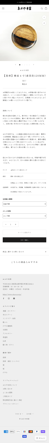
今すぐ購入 (24, 240)
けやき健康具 (7, 326)
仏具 (4, 341)
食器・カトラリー (9, 311)
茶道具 (5, 337)
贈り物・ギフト (8, 345)
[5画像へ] (29, 64)
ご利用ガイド (7, 396)
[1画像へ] (19, 64)
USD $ (18, 414)
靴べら (5, 322)
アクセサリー (7, 333)
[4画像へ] (26, 64)
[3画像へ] (24, 64)
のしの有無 (7, 211)
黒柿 (4, 357)
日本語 (29, 414)
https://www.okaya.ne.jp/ (12, 294)
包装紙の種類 (7, 199)
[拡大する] (44, 17)
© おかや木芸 (24, 419)
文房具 (5, 330)
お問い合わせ (7, 389)
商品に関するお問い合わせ (13, 252)
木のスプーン (7, 314)
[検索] (42, 8)
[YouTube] (14, 298)
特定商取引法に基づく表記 (12, 400)
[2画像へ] (22, 64)
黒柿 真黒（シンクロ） (11, 361)
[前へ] (15, 64)
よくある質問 (7, 392)
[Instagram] (9, 298)
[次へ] (33, 64)
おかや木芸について (10, 385)
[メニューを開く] (3, 8)
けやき (5, 372)
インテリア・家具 (9, 318)
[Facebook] (3, 298)
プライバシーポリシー (11, 404)
